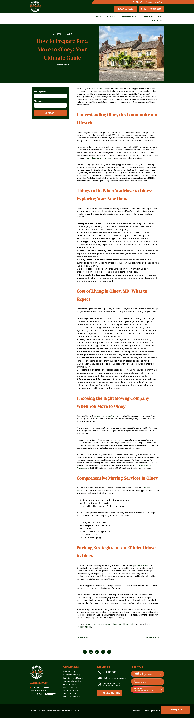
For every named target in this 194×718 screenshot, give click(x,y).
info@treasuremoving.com (114, 678)
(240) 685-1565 (109, 672)
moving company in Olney (104, 416)
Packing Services (70, 687)
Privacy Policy (158, 711)
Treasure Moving (84, 627)
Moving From (40, 91)
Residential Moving (71, 674)
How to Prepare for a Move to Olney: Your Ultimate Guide (110, 624)
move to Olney (97, 88)
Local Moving (69, 671)
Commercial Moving (72, 681)
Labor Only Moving (71, 696)
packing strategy (141, 565)
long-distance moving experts (100, 158)
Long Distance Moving (73, 678)
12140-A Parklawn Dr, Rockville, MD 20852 (112, 684)
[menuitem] (99, 16)
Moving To (38, 100)
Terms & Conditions (141, 711)
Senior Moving (69, 684)
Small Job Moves (70, 690)
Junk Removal (69, 693)
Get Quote (50, 112)
